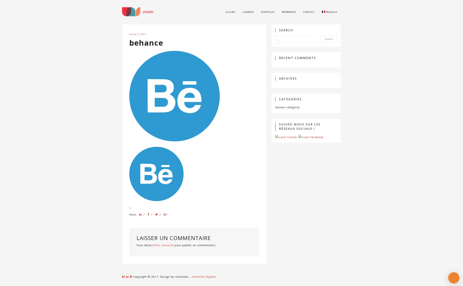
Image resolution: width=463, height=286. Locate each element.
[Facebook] (148, 214)
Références (289, 12)
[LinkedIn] (140, 214)
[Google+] (165, 214)
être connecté (164, 245)
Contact (309, 12)
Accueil (230, 12)
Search (329, 39)
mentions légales (204, 276)
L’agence (248, 12)
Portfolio (268, 12)
